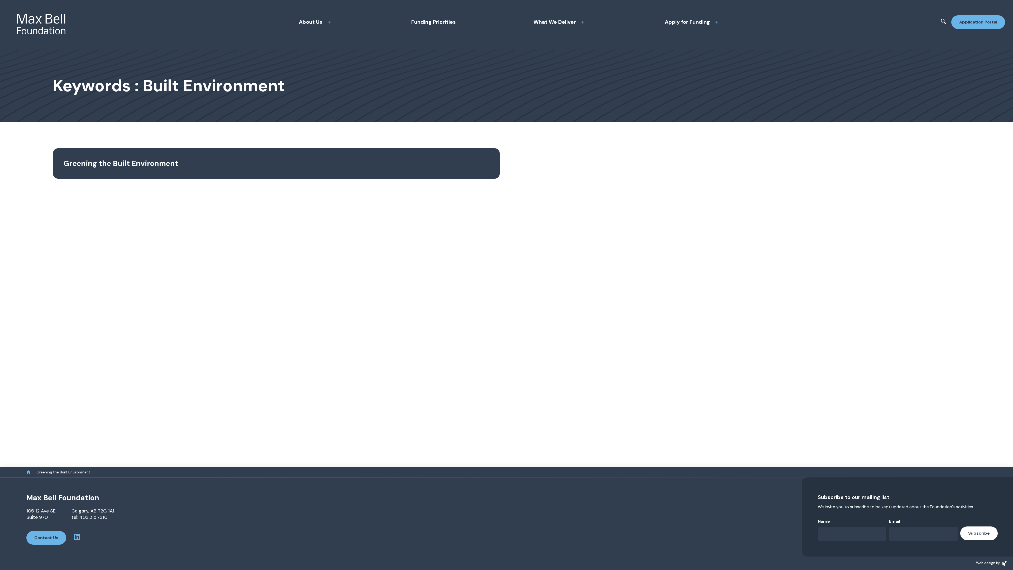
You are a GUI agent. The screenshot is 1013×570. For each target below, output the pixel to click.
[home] (28, 472)
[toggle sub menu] (329, 22)
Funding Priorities (433, 21)
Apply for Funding (687, 21)
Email (894, 521)
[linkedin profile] (77, 538)
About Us (310, 21)
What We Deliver (554, 21)
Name (824, 521)
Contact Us (46, 537)
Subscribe (979, 533)
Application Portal (978, 22)
